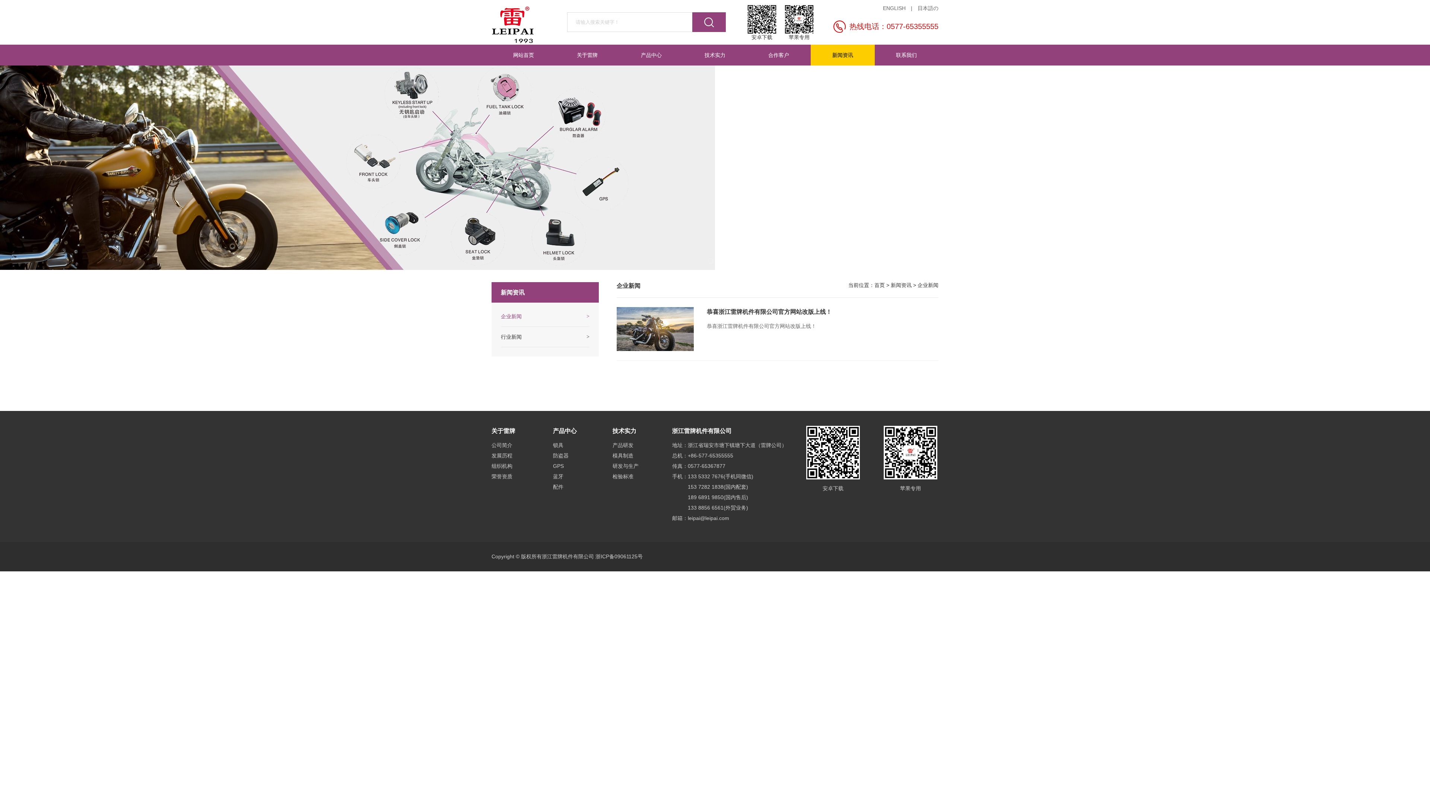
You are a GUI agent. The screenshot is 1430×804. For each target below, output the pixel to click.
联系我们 (906, 55)
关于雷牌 (587, 55)
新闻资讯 (842, 55)
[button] (711, 261)
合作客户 (778, 55)
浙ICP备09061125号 (619, 556)
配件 (558, 487)
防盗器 (561, 456)
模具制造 (623, 456)
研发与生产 (626, 466)
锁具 (558, 445)
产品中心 (651, 55)
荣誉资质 (502, 476)
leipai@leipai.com (708, 518)
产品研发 (623, 445)
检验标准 (623, 476)
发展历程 (502, 456)
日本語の (928, 8)
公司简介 (502, 445)
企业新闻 (928, 285)
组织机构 (502, 466)
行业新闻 (511, 337)
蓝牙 (558, 476)
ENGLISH (894, 8)
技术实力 (715, 55)
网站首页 (523, 55)
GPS (558, 466)
